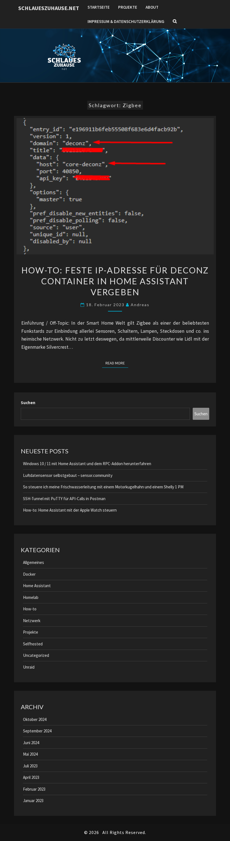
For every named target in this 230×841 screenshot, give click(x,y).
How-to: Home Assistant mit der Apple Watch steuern (70, 510)
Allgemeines (33, 562)
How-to (29, 609)
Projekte (127, 7)
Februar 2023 (34, 789)
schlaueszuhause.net (48, 7)
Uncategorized (36, 655)
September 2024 (37, 731)
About (152, 7)
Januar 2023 (33, 800)
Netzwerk (31, 620)
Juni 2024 (31, 742)
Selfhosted (33, 643)
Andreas (140, 304)
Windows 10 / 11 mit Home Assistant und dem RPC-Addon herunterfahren (87, 463)
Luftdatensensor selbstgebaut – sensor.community (67, 475)
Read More (116, 363)
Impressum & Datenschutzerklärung (126, 21)
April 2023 (31, 777)
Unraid (28, 667)
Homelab (30, 597)
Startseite (99, 7)
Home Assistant (37, 585)
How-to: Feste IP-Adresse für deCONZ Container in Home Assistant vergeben (115, 281)
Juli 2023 (30, 766)
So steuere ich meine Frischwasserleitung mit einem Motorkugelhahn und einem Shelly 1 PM (103, 486)
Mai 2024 (30, 754)
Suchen (28, 402)
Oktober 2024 (34, 719)
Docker (29, 574)
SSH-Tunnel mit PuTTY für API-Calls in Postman (64, 498)
